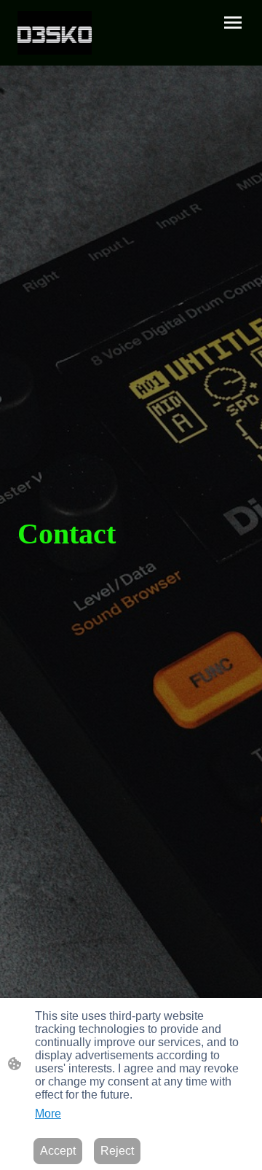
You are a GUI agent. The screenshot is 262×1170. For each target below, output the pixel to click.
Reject (117, 1151)
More (48, 1113)
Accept (58, 1151)
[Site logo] (54, 33)
